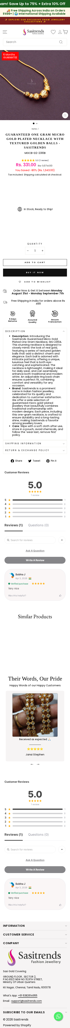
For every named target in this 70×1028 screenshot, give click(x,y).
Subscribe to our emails (24, 1012)
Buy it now (35, 272)
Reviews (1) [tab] (13, 525)
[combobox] (35, 42)
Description (15, 331)
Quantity (35, 244)
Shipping (29, 174)
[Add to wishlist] (4, 627)
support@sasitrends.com (26, 1001)
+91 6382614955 (27, 995)
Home (34, 129)
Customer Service (18, 934)
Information (14, 926)
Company (11, 943)
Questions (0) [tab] (38, 525)
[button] (35, 161)
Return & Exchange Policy (27, 450)
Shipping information (23, 443)
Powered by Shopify (17, 1025)
